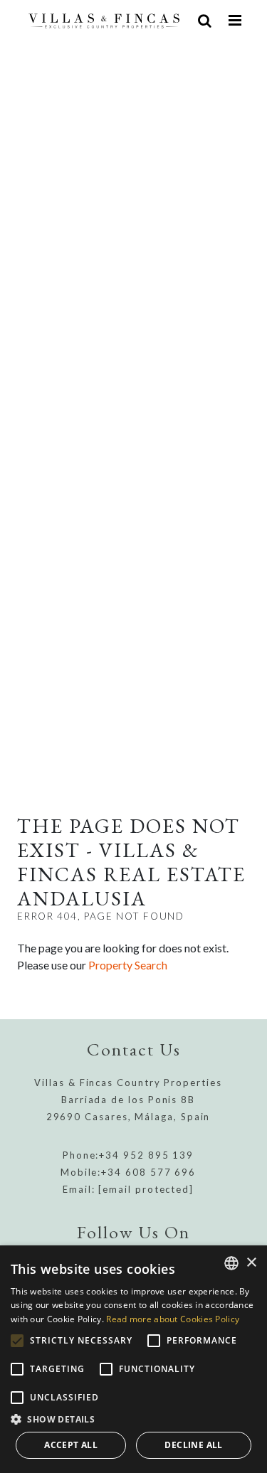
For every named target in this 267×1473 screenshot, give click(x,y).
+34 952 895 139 (146, 1155)
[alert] (133, 1359)
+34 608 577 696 (148, 1172)
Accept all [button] (71, 1445)
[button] (133, 1419)
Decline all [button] (193, 1445)
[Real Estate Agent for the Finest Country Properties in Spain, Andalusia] (104, 20)
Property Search (127, 965)
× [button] (251, 1262)
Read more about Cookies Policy (172, 1319)
